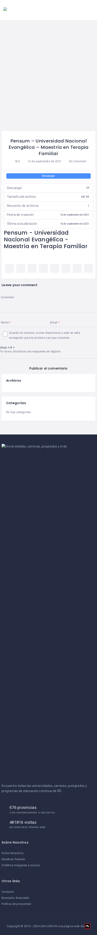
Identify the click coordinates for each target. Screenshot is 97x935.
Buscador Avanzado (15, 897)
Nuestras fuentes (13, 859)
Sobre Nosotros (12, 853)
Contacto (8, 891)
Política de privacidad (16, 904)
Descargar (48, 176)
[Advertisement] (48, 80)
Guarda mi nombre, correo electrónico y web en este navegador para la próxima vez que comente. (44, 335)
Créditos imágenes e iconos (21, 865)
